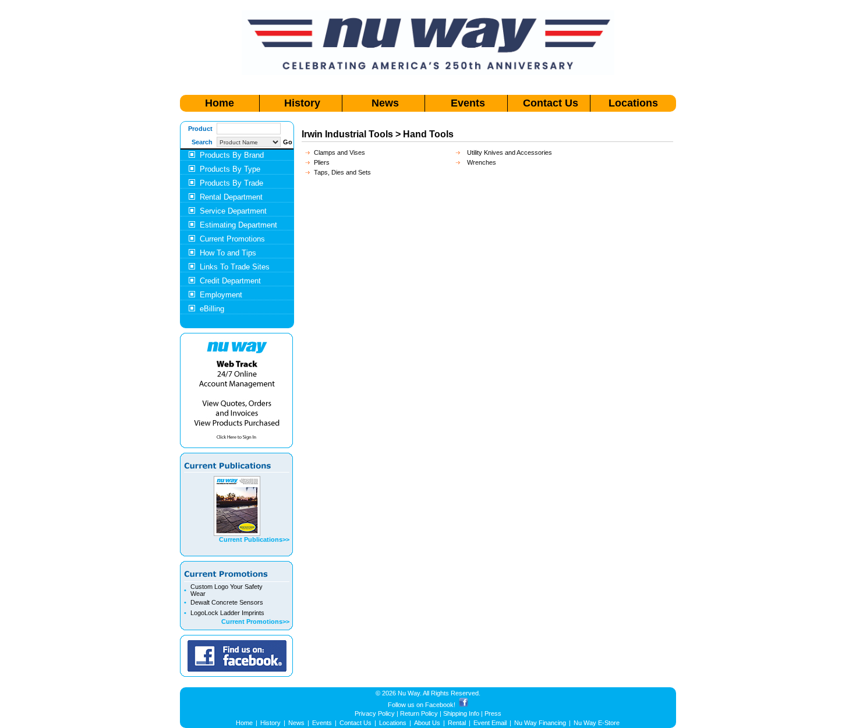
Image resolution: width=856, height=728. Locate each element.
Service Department (233, 211)
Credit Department (230, 280)
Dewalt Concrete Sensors (226, 602)
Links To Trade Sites (235, 266)
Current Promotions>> (255, 621)
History (302, 103)
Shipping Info (461, 713)
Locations (633, 103)
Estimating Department (238, 225)
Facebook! (440, 704)
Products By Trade (231, 183)
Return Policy (419, 713)
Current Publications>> (254, 539)
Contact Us (550, 103)
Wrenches (481, 162)
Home (219, 103)
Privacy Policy (375, 713)
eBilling (212, 308)
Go (287, 142)
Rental (457, 722)
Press (492, 713)
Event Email (490, 722)
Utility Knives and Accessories (509, 152)
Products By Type (230, 169)
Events (468, 103)
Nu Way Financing (540, 722)
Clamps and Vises (339, 152)
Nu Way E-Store (597, 722)
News (385, 103)
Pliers (322, 162)
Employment (221, 294)
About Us (427, 722)
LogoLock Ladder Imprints (227, 612)
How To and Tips (228, 252)
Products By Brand (232, 155)
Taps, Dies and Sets (342, 172)
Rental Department (231, 197)
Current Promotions (232, 239)
